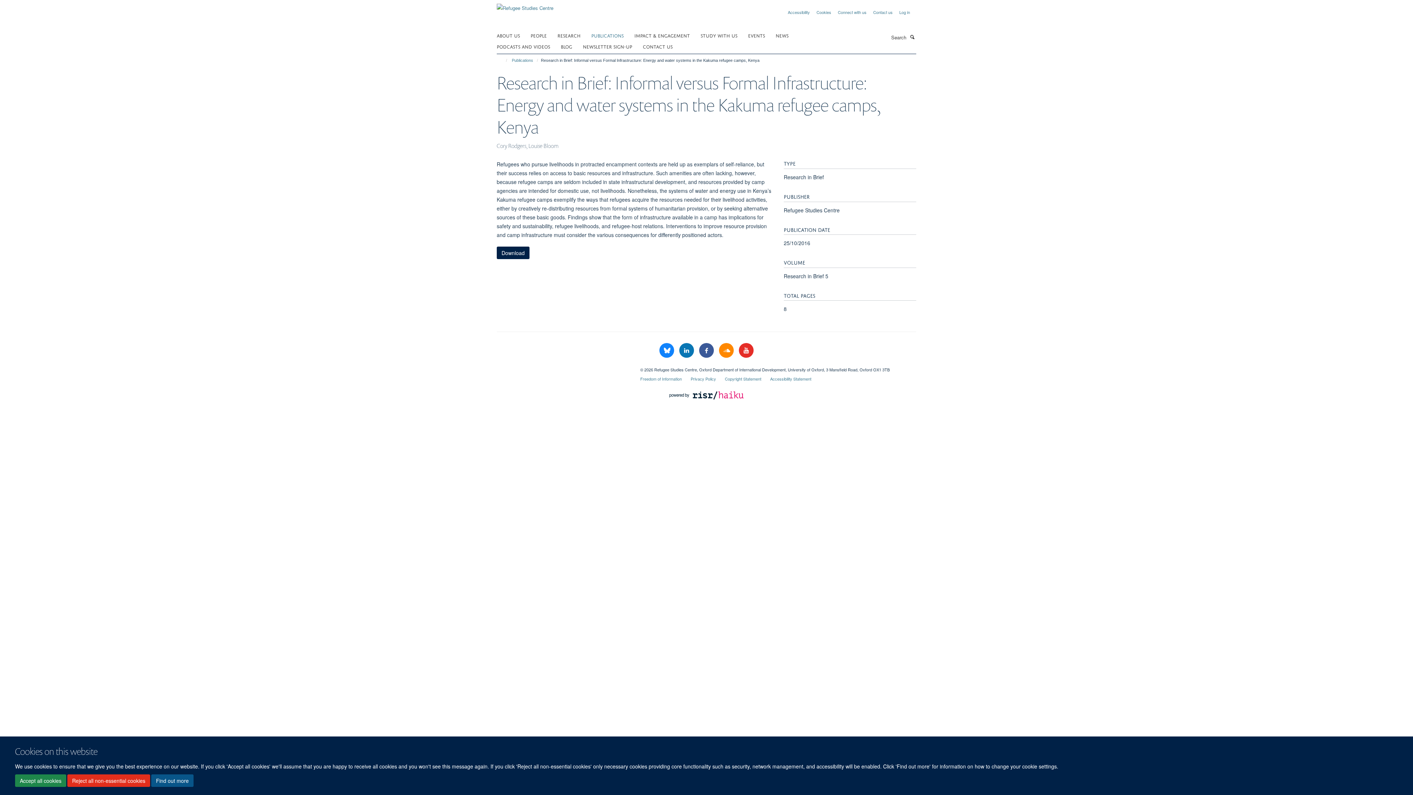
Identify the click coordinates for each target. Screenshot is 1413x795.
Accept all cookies (40, 780)
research (569, 35)
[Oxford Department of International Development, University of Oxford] (563, 367)
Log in (904, 12)
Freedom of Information (661, 379)
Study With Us (719, 35)
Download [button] (513, 253)
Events (756, 35)
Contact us (883, 12)
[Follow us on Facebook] (707, 350)
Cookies (824, 12)
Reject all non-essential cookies (108, 780)
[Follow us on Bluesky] (667, 350)
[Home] (503, 60)
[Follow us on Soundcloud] (727, 350)
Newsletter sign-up (607, 46)
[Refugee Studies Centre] (525, 5)
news (782, 35)
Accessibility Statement (790, 379)
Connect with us (852, 12)
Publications (607, 35)
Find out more (172, 780)
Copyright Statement (743, 379)
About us (508, 35)
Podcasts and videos (523, 46)
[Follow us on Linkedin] (687, 350)
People (539, 35)
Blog (566, 46)
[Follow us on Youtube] (746, 350)
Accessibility (799, 12)
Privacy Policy (703, 379)
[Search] (912, 37)
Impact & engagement (662, 35)
